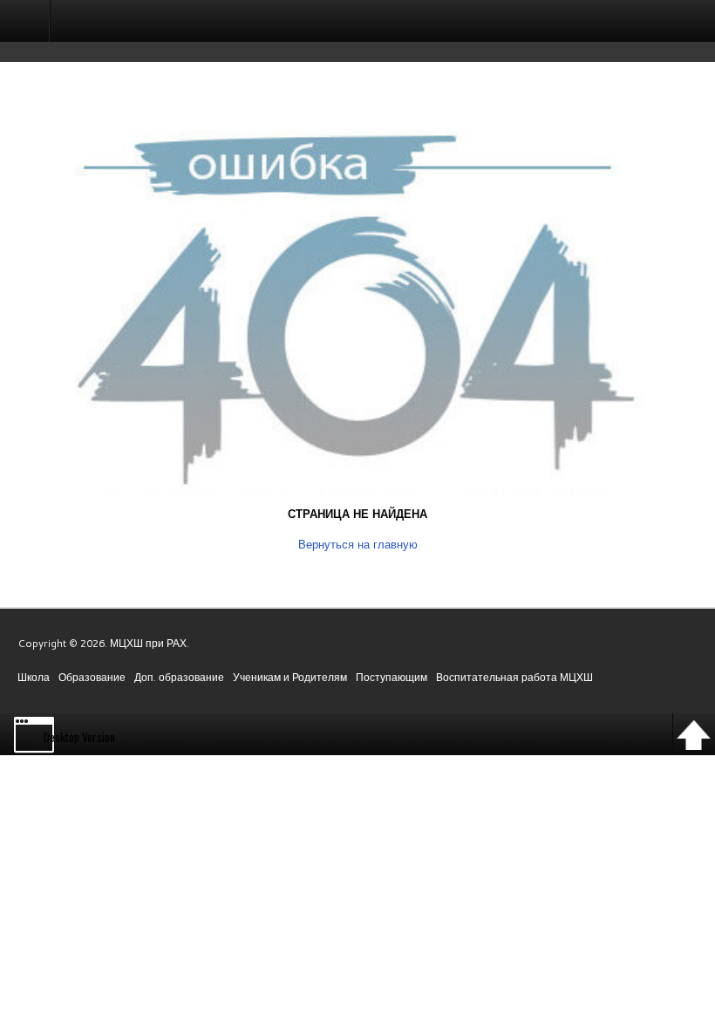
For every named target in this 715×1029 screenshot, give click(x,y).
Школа (33, 677)
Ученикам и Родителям (290, 677)
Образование (92, 677)
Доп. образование (179, 677)
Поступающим (391, 677)
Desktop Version (79, 737)
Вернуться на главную (358, 544)
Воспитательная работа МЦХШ (514, 677)
